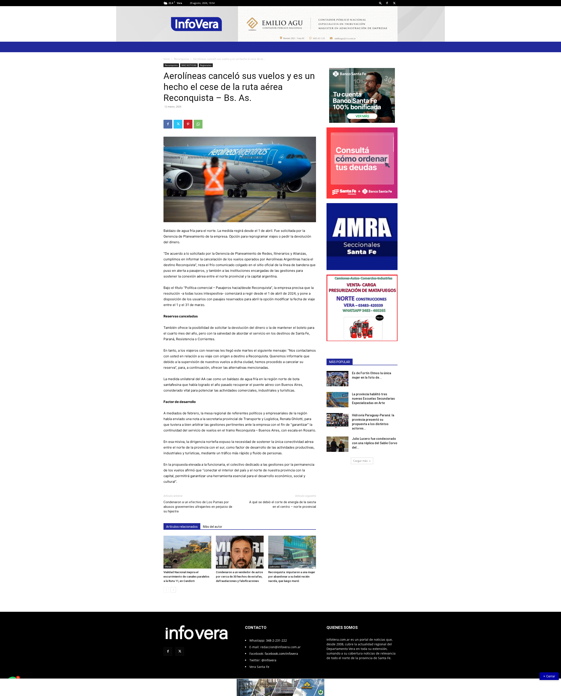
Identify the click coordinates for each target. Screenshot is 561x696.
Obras (168, 566)
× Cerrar (549, 676)
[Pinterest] (188, 124)
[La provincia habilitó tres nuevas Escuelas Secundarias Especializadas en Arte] (337, 399)
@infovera (268, 660)
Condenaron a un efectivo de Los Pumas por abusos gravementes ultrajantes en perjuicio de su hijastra (197, 506)
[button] (380, 3)
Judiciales (222, 566)
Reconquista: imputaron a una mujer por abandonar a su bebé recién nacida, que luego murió (291, 577)
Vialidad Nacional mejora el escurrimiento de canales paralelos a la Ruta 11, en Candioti (186, 577)
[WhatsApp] (198, 124)
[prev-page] (166, 589)
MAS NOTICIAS (188, 65)
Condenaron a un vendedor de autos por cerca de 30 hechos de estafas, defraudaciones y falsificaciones (239, 577)
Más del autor (212, 526)
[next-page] (173, 589)
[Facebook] (387, 3)
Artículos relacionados (182, 526)
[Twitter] (394, 3)
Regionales (205, 65)
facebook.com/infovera (281, 653)
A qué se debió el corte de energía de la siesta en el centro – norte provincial (282, 504)
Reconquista (181, 59)
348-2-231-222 (276, 640)
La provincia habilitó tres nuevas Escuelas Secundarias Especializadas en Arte (373, 398)
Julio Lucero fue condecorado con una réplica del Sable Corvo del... (374, 443)
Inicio (166, 59)
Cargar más (360, 461)
